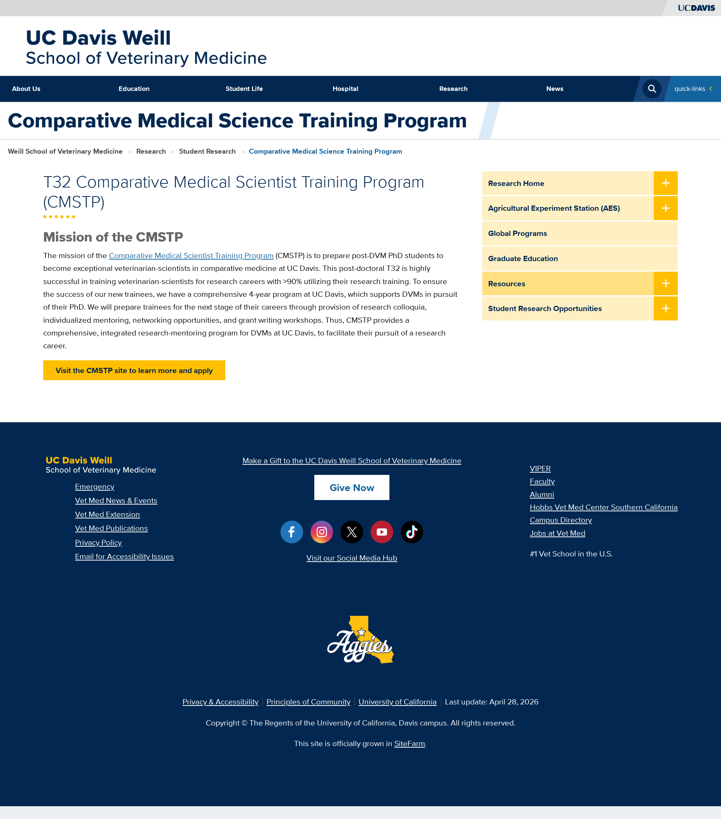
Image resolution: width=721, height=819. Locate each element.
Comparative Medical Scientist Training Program (191, 255)
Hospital (346, 89)
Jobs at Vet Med (557, 533)
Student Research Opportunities (545, 308)
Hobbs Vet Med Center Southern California (604, 507)
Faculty (542, 481)
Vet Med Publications (111, 528)
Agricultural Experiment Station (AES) (554, 208)
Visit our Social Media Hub (351, 558)
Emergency (94, 486)
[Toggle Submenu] (666, 183)
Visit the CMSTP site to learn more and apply (134, 370)
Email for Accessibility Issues (124, 556)
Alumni (542, 494)
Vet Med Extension (107, 514)
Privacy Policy (98, 542)
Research (453, 89)
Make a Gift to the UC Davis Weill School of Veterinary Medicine (352, 460)
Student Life (244, 89)
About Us (26, 89)
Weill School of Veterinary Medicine (65, 151)
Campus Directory (561, 520)
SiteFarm (409, 743)
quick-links (689, 88)
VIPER (540, 468)
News (555, 89)
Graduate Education (523, 258)
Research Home (516, 183)
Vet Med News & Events (116, 500)
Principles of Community (308, 701)
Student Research (207, 151)
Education (134, 89)
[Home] (145, 45)
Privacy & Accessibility (220, 701)
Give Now (352, 487)
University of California (398, 701)
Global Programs (517, 233)
